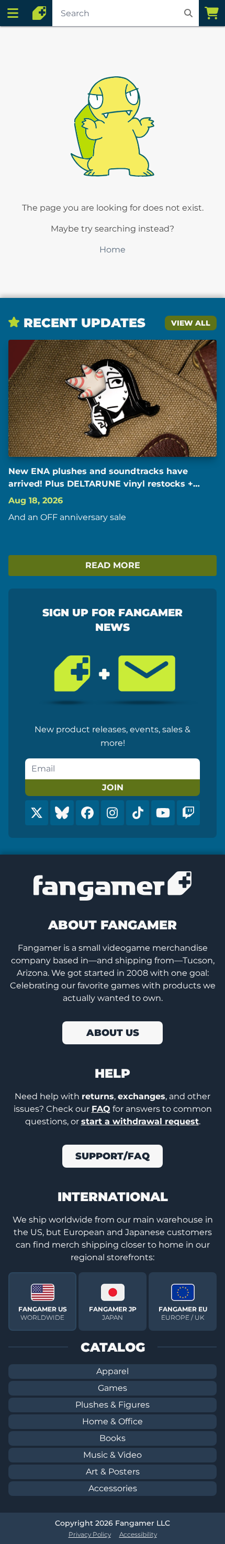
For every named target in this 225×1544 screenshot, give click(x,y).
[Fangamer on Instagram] (112, 812)
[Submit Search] (188, 13)
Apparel (112, 1371)
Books (112, 1438)
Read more (112, 565)
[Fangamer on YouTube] (162, 812)
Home (112, 250)
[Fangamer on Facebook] (87, 812)
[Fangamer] (39, 13)
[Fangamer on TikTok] (137, 812)
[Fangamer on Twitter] (36, 812)
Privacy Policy (90, 1534)
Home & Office (112, 1421)
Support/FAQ (112, 1156)
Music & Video (112, 1455)
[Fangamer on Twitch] (188, 812)
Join (112, 787)
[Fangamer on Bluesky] (61, 812)
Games (112, 1388)
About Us (112, 1033)
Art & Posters (113, 1472)
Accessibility (138, 1534)
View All (190, 323)
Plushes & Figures (112, 1405)
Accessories (112, 1488)
